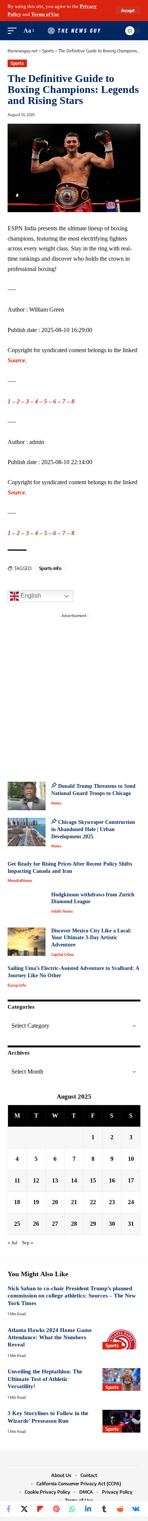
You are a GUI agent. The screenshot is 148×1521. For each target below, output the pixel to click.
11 (17, 1180)
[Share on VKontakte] (136, 1509)
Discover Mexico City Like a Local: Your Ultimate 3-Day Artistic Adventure (91, 938)
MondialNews (20, 880)
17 (131, 1180)
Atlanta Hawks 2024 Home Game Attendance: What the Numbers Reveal (50, 1337)
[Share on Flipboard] (40, 1509)
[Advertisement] (74, 695)
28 (74, 1223)
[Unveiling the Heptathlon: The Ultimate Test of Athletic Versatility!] (121, 1379)
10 (131, 1159)
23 (112, 1202)
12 (36, 1180)
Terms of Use (45, 14)
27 (55, 1223)
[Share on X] (24, 1509)
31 (131, 1223)
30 (112, 1223)
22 (93, 1202)
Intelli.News (62, 911)
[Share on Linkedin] (88, 1509)
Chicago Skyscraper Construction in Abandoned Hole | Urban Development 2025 (93, 829)
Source (16, 360)
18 (17, 1202)
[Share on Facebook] (8, 1509)
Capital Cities (62, 954)
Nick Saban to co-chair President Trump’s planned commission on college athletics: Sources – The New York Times (72, 1295)
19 (36, 1202)
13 (55, 1180)
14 (74, 1180)
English (30, 595)
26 (36, 1223)
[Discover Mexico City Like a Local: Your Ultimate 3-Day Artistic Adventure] (27, 941)
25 (17, 1223)
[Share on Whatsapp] (72, 1509)
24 (131, 1202)
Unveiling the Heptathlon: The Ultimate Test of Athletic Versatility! (45, 1378)
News (56, 803)
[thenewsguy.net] (74, 31)
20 (55, 1202)
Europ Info (17, 985)
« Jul (12, 1242)
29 (93, 1223)
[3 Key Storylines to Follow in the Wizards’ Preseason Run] (121, 1421)
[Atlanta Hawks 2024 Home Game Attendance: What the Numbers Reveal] (121, 1338)
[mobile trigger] (14, 31)
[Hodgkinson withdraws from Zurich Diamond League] (27, 905)
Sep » (27, 1242)
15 (93, 1180)
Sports (17, 63)
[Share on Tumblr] (104, 1509)
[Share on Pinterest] (56, 1509)
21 (74, 1202)
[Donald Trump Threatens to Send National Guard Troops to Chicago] (27, 796)
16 (112, 1180)
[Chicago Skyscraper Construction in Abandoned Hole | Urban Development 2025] (27, 832)
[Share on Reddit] (120, 1509)
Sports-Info (50, 568)
